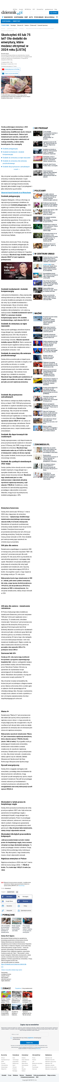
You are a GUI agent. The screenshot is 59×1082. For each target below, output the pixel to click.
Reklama (15, 1075)
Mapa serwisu (51, 1075)
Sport (14, 1065)
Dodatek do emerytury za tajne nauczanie (16, 158)
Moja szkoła (25, 1063)
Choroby (34, 1065)
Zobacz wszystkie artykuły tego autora (11, 970)
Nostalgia (13, 25)
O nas (9, 1075)
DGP (34, 9)
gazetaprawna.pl (49, 9)
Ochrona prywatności (39, 1075)
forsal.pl (21, 9)
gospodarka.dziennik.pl (12, 28)
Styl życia (34, 1069)
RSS (37, 1077)
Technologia (16, 1059)
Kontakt (4, 1075)
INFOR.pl (15, 9)
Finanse (34, 1059)
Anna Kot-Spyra (16, 56)
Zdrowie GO (20, 25)
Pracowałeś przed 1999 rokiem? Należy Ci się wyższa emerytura (27, 929)
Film (23, 1067)
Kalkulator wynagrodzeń (51, 1069)
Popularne (18, 988)
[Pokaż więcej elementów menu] (57, 17)
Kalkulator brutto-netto (50, 1067)
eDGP (2, 1061)
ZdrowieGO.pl (40, 9)
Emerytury (16, 21)
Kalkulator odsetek (49, 1065)
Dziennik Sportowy (42, 25)
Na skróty (4, 1055)
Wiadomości (16, 1063)
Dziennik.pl (16, 1055)
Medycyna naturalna (37, 1063)
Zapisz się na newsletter (11, 73)
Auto (14, 1057)
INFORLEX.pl (28, 9)
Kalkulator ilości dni (49, 1059)
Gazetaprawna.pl (5, 1059)
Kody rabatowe (25, 1059)
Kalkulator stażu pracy (50, 1061)
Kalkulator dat (48, 1057)
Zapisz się (29, 1042)
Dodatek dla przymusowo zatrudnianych (16, 167)
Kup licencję (21, 885)
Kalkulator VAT (48, 1063)
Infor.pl (3, 1057)
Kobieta (24, 1057)
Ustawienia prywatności (27, 1077)
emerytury (10, 892)
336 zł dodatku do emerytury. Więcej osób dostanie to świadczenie (5, 929)
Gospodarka (6, 21)
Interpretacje (4, 1067)
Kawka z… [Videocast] (30, 25)
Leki (33, 1061)
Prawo (33, 1057)
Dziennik (3, 28)
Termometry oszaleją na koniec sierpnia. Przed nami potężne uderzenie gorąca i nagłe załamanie (6, 976)
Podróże (15, 1069)
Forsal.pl (3, 1063)
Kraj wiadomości (27, 988)
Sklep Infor (3, 1069)
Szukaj (54, 12)
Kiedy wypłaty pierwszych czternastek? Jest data (16, 928)
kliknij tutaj (38, 1048)
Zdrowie (15, 1067)
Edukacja (24, 1061)
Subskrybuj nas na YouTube (12, 69)
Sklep (55, 9)
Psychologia (35, 1067)
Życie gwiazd (25, 1065)
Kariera (22, 1075)
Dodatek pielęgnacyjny (10, 149)
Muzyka (24, 1069)
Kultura (23, 1070)
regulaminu (30, 1037)
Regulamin (29, 1075)
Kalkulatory (48, 1055)
